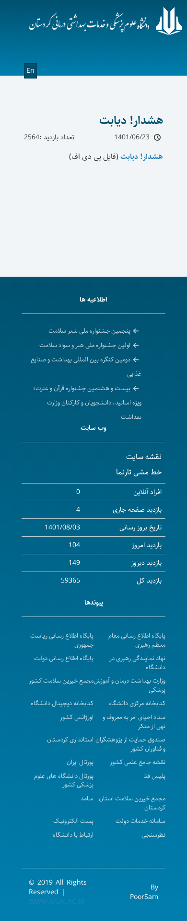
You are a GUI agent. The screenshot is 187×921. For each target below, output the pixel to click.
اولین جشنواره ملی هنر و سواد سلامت (84, 345)
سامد (87, 798)
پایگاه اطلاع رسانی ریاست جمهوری (62, 640)
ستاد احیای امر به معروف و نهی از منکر (134, 722)
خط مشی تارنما (139, 472)
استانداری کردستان (70, 739)
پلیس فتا (154, 776)
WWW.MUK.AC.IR (57, 902)
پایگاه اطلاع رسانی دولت (64, 658)
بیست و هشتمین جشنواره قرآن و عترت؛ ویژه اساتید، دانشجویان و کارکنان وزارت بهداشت (87, 402)
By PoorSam (144, 892)
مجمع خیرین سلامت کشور (61, 680)
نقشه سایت (144, 457)
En (30, 71)
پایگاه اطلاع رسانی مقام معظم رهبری (136, 640)
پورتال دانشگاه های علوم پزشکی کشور (64, 781)
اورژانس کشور (77, 717)
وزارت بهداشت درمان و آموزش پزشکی (129, 685)
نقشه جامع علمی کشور (137, 762)
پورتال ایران (80, 762)
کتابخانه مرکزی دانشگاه (136, 703)
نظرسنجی (153, 835)
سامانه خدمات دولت (140, 821)
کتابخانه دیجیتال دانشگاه (62, 703)
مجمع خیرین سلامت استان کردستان (132, 803)
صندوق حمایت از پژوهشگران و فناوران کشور (130, 744)
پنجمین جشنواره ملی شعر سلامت (89, 331)
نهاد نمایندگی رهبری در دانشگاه (137, 663)
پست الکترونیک (73, 821)
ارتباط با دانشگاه (73, 835)
